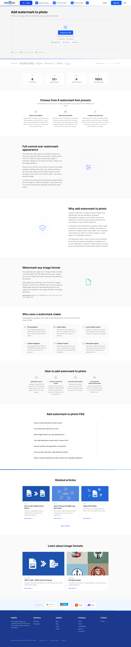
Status (57, 629)
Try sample (70, 39)
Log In (105, 3)
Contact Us (81, 631)
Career (80, 624)
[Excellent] (112, 63)
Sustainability (82, 626)
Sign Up (116, 3)
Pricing (102, 621)
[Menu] (125, 3)
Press (57, 626)
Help (57, 621)
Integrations (36, 624)
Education (36, 621)
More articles (65, 526)
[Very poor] (106, 63)
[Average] (109, 63)
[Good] (110, 63)
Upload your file (65, 32)
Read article (27, 518)
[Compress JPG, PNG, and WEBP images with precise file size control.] (87, 3)
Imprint (64, 640)
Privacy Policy (54, 640)
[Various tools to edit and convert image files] (9, 2)
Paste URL (62, 39)
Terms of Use (43, 640)
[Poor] (107, 63)
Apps (28, 3)
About (80, 621)
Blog (57, 624)
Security (80, 629)
